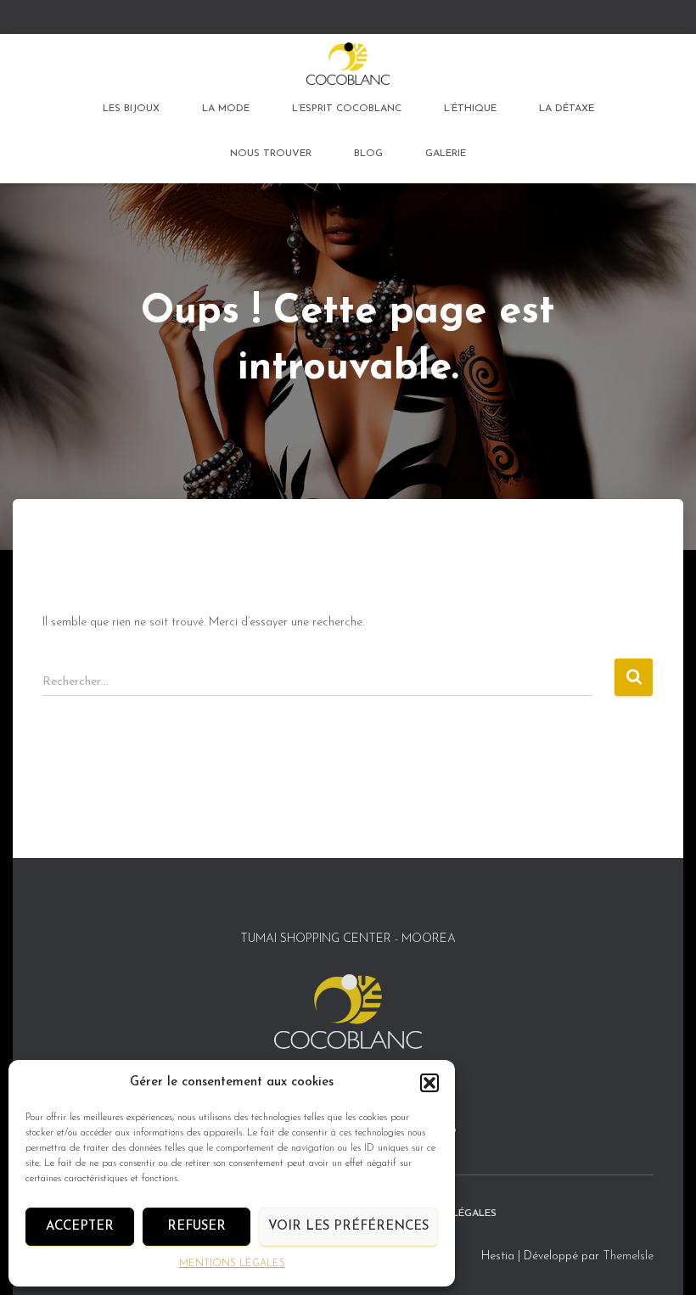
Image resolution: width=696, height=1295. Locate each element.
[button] (429, 1082)
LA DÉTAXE (566, 109)
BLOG (368, 154)
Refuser (196, 1226)
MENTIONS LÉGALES (232, 1264)
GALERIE (445, 154)
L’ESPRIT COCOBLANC (346, 109)
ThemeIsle (628, 1256)
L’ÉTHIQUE (470, 109)
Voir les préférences (348, 1226)
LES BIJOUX (131, 109)
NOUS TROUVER (271, 154)
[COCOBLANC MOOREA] (348, 63)
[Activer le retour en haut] (662, 1261)
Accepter (80, 1226)
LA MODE (226, 109)
